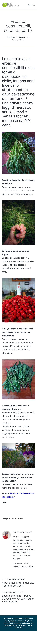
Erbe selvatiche (17, 519)
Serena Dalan (19, 40)
